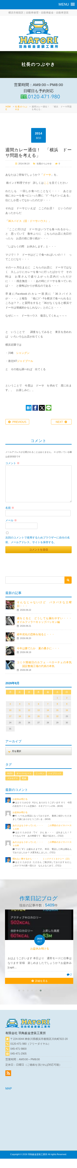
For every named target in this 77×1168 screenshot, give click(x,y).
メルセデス (12, 778)
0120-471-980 (18, 1043)
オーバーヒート (24, 773)
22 (57, 716)
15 (57, 710)
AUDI (9, 773)
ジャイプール (25, 360)
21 (48, 716)
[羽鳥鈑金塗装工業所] (38, 34)
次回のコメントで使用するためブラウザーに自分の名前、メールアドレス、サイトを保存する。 (37, 540)
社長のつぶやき (44, 163)
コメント (12, 463)
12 (29, 710)
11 (20, 710)
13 (38, 710)
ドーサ (47, 174)
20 (38, 716)
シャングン (23, 352)
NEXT (59, 421)
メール (11, 520)
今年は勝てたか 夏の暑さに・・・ (38, 648)
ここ (46, 182)
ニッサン (40, 773)
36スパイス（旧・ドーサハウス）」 (29, 220)
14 (48, 710)
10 (10, 710)
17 (10, 716)
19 (29, 716)
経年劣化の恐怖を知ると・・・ (35, 634)
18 (20, 716)
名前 (9, 507)
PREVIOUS (19, 421)
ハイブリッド (54, 773)
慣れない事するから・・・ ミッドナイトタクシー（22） (42, 859)
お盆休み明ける (20, 799)
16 (67, 710)
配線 (24, 778)
